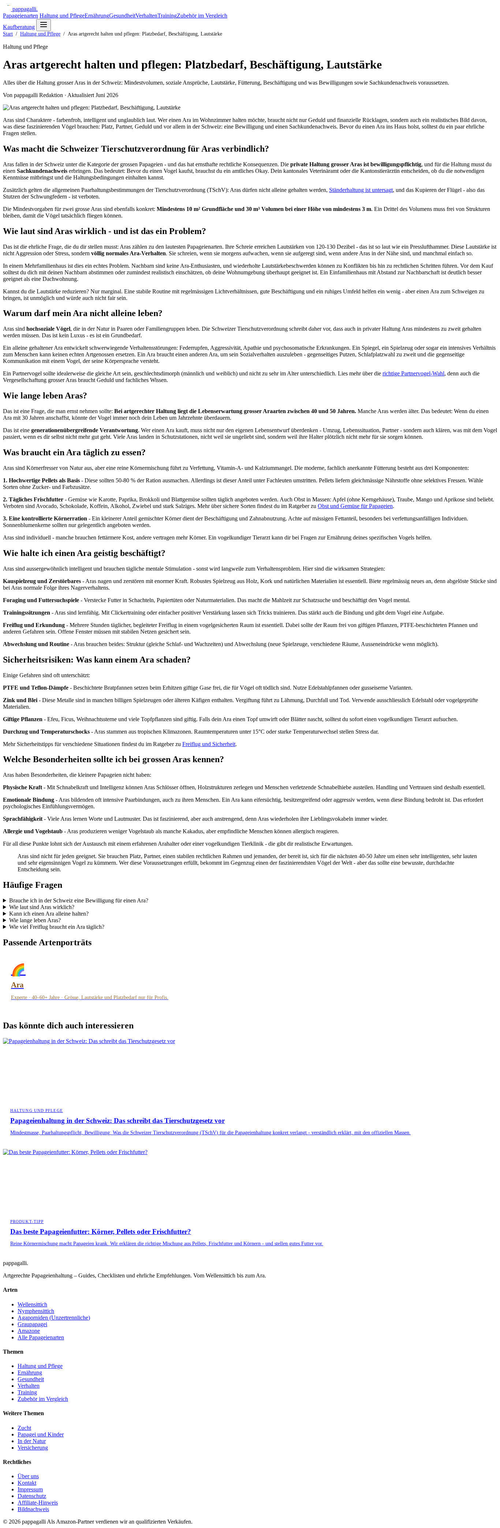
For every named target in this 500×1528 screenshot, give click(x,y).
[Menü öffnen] (43, 25)
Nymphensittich (36, 1311)
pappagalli (25, 9)
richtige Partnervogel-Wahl (413, 373)
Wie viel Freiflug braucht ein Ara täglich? (56, 927)
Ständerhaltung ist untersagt (361, 190)
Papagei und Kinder (41, 1434)
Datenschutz (32, 1496)
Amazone (29, 1331)
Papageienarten (20, 15)
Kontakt (27, 1483)
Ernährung (97, 15)
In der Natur (32, 1441)
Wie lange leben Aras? (35, 920)
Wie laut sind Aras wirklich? (41, 907)
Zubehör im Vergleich (202, 15)
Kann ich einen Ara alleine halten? (49, 914)
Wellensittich (32, 1304)
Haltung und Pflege (62, 15)
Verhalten (146, 15)
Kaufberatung (19, 27)
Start (8, 34)
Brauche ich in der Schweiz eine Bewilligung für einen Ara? (78, 900)
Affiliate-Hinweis (38, 1502)
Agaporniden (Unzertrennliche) (54, 1317)
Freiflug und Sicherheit (208, 744)
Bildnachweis (33, 1509)
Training (167, 15)
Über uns (28, 1476)
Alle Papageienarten (41, 1337)
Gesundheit (122, 15)
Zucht (24, 1428)
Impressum (30, 1489)
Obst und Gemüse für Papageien (355, 506)
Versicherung (33, 1447)
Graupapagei (32, 1324)
